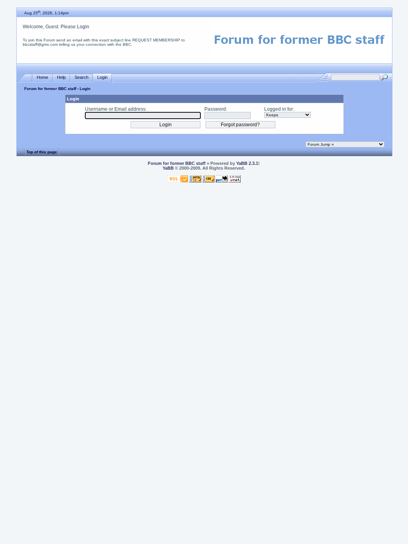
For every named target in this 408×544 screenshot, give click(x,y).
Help (61, 77)
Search (81, 77)
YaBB (168, 168)
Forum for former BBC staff (50, 88)
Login (83, 26)
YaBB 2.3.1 (247, 163)
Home (42, 77)
